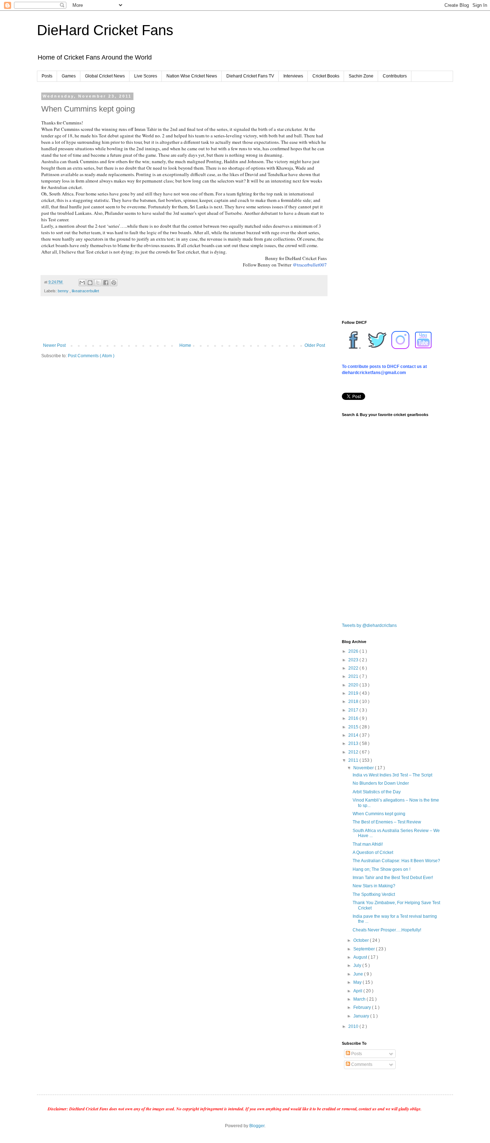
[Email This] (82, 282)
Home (185, 345)
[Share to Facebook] (105, 282)
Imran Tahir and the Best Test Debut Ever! (393, 877)
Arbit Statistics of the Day (377, 791)
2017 (353, 710)
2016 (353, 718)
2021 (353, 676)
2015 (353, 726)
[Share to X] (98, 282)
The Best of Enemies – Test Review (387, 822)
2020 (353, 685)
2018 (353, 701)
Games (69, 76)
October (361, 940)
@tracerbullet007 (310, 264)
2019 (353, 693)
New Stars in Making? (374, 885)
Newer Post (54, 345)
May (358, 982)
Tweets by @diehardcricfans (369, 625)
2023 (353, 659)
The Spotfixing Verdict (374, 894)
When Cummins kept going (379, 813)
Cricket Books (325, 76)
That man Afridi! (368, 844)
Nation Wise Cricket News (191, 76)
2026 (353, 651)
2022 (353, 668)
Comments (361, 1064)
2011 (353, 760)
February (362, 1007)
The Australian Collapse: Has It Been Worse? (396, 860)
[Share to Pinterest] (113, 282)
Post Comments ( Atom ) (91, 355)
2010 (353, 1026)
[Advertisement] (184, 323)
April (358, 990)
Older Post (315, 345)
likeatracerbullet (85, 291)
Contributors (395, 76)
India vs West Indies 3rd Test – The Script (392, 775)
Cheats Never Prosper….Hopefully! (387, 929)
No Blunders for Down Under (381, 783)
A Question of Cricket (373, 852)
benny (64, 291)
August (360, 957)
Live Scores (145, 76)
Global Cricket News (105, 76)
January (361, 1016)
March (360, 999)
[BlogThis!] (90, 282)
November (364, 767)
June (358, 974)
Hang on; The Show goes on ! (381, 869)
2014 (353, 735)
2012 (353, 752)
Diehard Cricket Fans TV (250, 76)
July (357, 965)
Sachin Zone (361, 76)
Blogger (256, 1125)
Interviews (293, 76)
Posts (47, 76)
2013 (353, 743)
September (364, 948)
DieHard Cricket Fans (105, 30)
